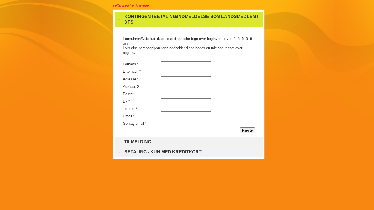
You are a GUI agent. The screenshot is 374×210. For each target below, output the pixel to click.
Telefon (130, 109)
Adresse (131, 79)
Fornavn (130, 64)
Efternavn (132, 71)
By (126, 101)
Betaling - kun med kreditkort (163, 152)
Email (128, 116)
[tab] (189, 19)
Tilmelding (137, 141)
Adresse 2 (131, 86)
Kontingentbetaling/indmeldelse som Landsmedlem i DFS (191, 19)
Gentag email (134, 123)
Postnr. (130, 94)
